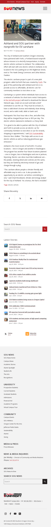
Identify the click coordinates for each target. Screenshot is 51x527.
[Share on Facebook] (9, 198)
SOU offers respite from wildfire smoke (22, 274)
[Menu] (44, 8)
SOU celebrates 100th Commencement (22, 306)
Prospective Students (11, 388)
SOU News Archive (10, 471)
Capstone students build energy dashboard (23, 281)
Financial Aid (8, 401)
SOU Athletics (8, 421)
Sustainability (8, 430)
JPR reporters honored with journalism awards (24, 312)
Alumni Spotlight (9, 368)
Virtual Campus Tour (11, 407)
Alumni (6, 434)
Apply (11, 504)
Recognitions (8, 378)
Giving (6, 437)
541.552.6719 (14, 460)
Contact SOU (15, 501)
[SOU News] (21, 8)
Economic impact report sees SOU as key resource (26, 268)
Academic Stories (9, 364)
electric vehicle (13, 185)
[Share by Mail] (41, 198)
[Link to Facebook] (10, 513)
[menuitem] (11, 1)
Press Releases (9, 447)
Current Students (9, 391)
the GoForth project (13, 100)
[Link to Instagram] (5, 513)
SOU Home (37, 501)
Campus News (19, 51)
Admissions (8, 397)
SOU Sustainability (36, 133)
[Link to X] (20, 513)
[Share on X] (20, 198)
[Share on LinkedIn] (31, 198)
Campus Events (9, 417)
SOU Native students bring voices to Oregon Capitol (26, 299)
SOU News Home (9, 358)
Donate (17, 504)
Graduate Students (10, 394)
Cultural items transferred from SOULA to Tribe (25, 287)
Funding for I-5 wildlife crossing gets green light (25, 293)
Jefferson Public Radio (11, 427)
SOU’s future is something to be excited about (24, 253)
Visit (6, 504)
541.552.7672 (28, 501)
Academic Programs (10, 404)
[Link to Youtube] (15, 513)
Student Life (8, 371)
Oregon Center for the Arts (13, 424)
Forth (40, 82)
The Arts (6, 374)
